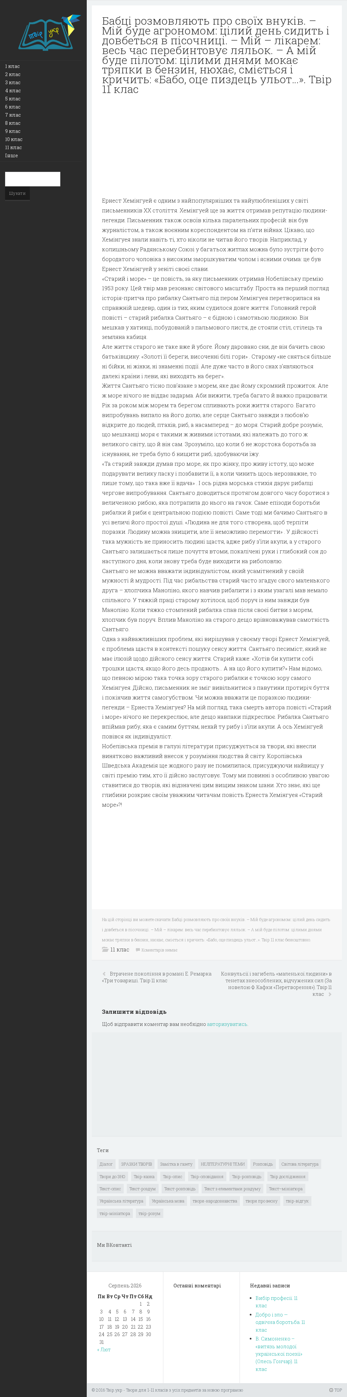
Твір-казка (144, 1176)
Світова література (300, 1164)
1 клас (12, 66)
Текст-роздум (142, 1188)
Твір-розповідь (247, 1176)
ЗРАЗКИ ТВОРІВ (136, 1164)
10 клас (13, 139)
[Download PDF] (217, 148)
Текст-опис (110, 1188)
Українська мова (168, 1201)
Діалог (106, 1164)
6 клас (12, 107)
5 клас (12, 98)
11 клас (13, 147)
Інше (11, 155)
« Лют (104, 1349)
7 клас (13, 115)
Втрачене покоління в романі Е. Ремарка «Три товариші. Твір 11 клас (156, 977)
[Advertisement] (217, 148)
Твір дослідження (288, 1176)
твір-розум (150, 1213)
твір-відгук (297, 1201)
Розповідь (263, 1164)
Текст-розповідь (180, 1188)
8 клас (12, 123)
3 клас (12, 82)
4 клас (13, 90)
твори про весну (262, 1201)
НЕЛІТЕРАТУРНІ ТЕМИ (223, 1164)
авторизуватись (227, 1024)
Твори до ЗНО (112, 1176)
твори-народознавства (215, 1201)
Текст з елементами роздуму (232, 1188)
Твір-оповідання (207, 1176)
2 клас (12, 74)
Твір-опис (172, 1176)
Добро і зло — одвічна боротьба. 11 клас (280, 1322)
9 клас (12, 131)
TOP (337, 1390)
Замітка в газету (176, 1164)
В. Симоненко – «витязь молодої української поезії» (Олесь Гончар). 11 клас (279, 1353)
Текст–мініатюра (286, 1188)
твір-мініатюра (115, 1213)
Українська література (121, 1201)
